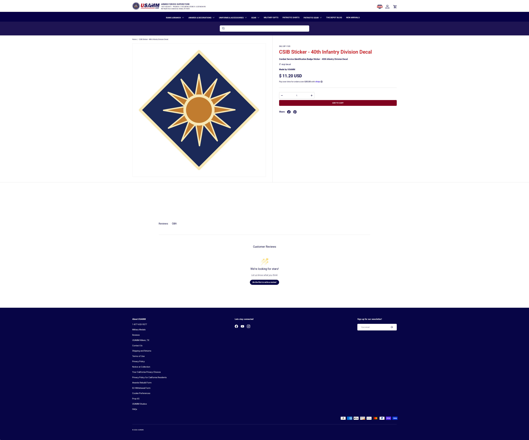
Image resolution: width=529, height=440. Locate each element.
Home (134, 39)
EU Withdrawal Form (141, 388)
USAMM (141, 430)
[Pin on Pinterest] (295, 112)
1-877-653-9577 (139, 324)
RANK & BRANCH (173, 18)
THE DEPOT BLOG (334, 17)
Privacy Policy (138, 361)
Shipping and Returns (141, 351)
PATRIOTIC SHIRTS (291, 17)
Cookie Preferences (141, 393)
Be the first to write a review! (264, 282)
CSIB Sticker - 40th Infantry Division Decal (153, 39)
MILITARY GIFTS (271, 17)
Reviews (136, 335)
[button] (395, 7)
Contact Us (137, 345)
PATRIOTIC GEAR (311, 18)
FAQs (134, 409)
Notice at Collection (141, 367)
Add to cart (338, 103)
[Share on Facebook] (289, 112)
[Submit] (223, 28)
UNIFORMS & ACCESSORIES (231, 18)
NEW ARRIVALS (353, 17)
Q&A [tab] (174, 223)
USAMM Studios (139, 404)
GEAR (253, 18)
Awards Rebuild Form (142, 382)
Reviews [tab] (163, 223)
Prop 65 (135, 398)
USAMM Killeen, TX (140, 340)
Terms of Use (138, 356)
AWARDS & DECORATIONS (199, 18)
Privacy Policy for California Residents (149, 377)
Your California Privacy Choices (146, 372)
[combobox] (264, 28)
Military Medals (139, 329)
